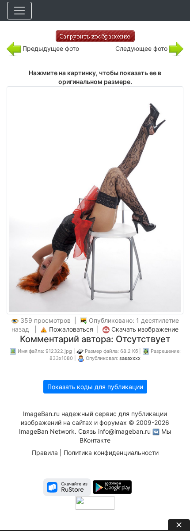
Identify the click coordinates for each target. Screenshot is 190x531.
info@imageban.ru (124, 431)
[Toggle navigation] (19, 10)
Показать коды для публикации (95, 386)
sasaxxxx (130, 358)
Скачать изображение (145, 329)
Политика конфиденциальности (111, 452)
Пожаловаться (71, 329)
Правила (45, 452)
